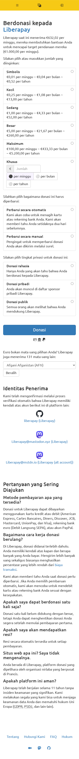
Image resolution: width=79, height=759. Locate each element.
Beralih (11, 373)
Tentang (13, 737)
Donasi (39, 329)
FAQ (53, 737)
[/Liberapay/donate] (62, 5)
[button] (17, 5)
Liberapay (16, 29)
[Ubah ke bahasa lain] (39, 5)
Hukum (67, 737)
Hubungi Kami (34, 737)
